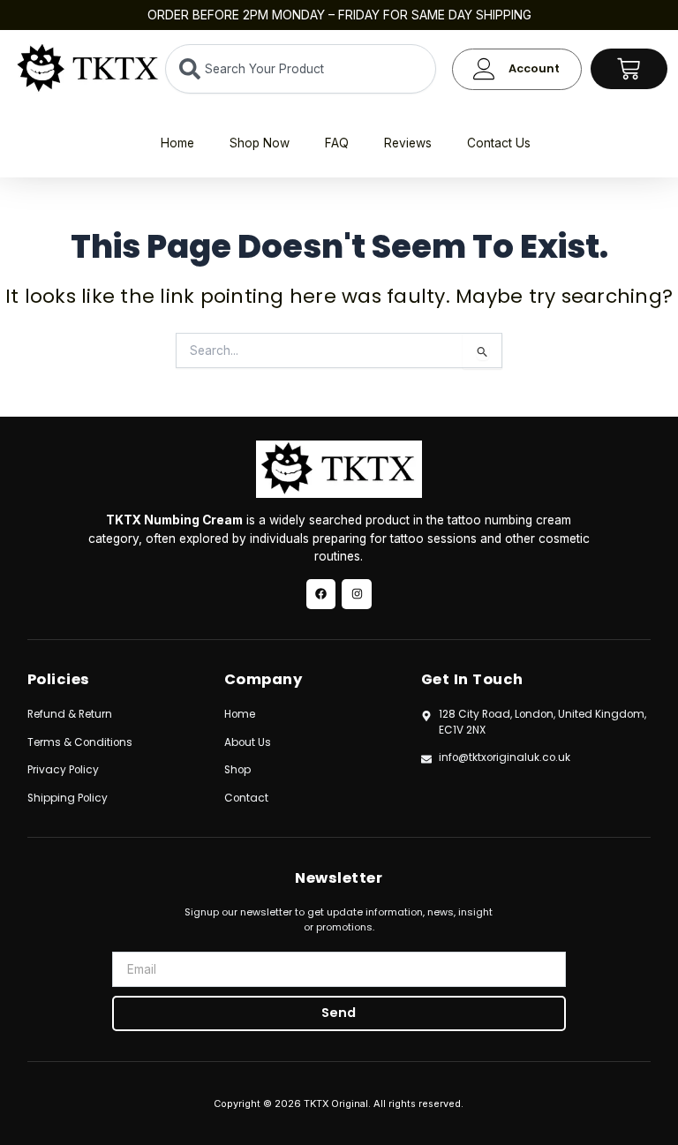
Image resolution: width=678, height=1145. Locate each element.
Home (177, 143)
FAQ (337, 143)
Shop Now (260, 143)
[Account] (484, 69)
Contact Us (499, 143)
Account (534, 68)
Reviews (408, 143)
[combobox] (301, 69)
